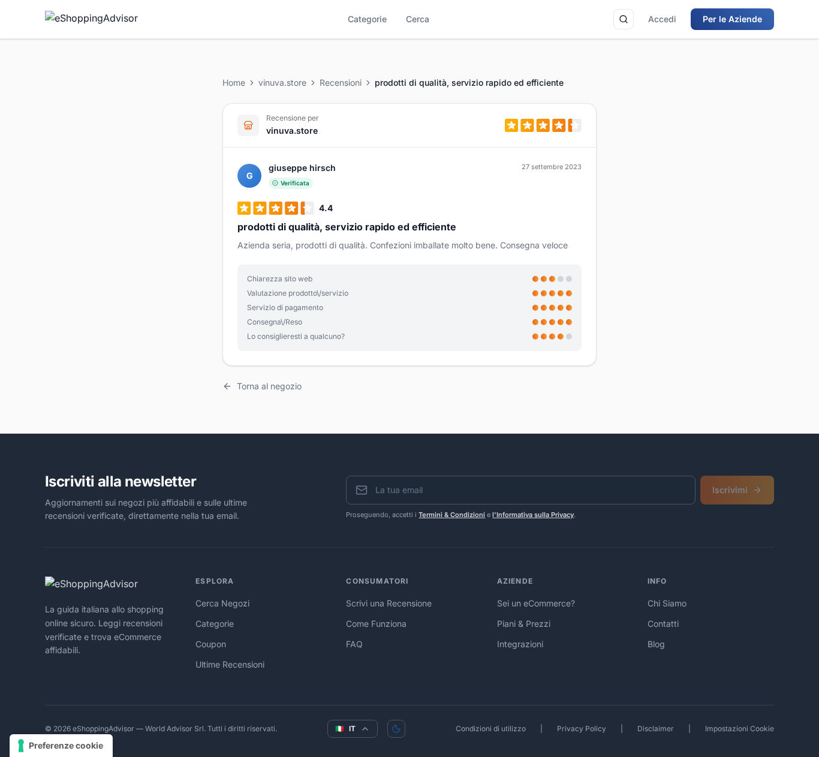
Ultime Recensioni (229, 664)
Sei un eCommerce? (536, 603)
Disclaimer (655, 728)
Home (233, 82)
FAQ (354, 644)
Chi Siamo (667, 603)
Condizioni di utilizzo (491, 728)
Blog (656, 644)
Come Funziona (376, 623)
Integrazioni (520, 644)
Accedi (662, 19)
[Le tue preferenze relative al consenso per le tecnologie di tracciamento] (61, 745)
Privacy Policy (581, 728)
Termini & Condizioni (451, 514)
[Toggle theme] (396, 729)
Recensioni (341, 82)
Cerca (417, 19)
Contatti (663, 623)
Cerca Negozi (222, 603)
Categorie (367, 19)
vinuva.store (282, 82)
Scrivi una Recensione (389, 603)
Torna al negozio (269, 386)
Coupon (210, 644)
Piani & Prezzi (523, 623)
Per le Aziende (732, 19)
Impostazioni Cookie (739, 728)
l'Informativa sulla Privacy (533, 514)
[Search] (623, 19)
